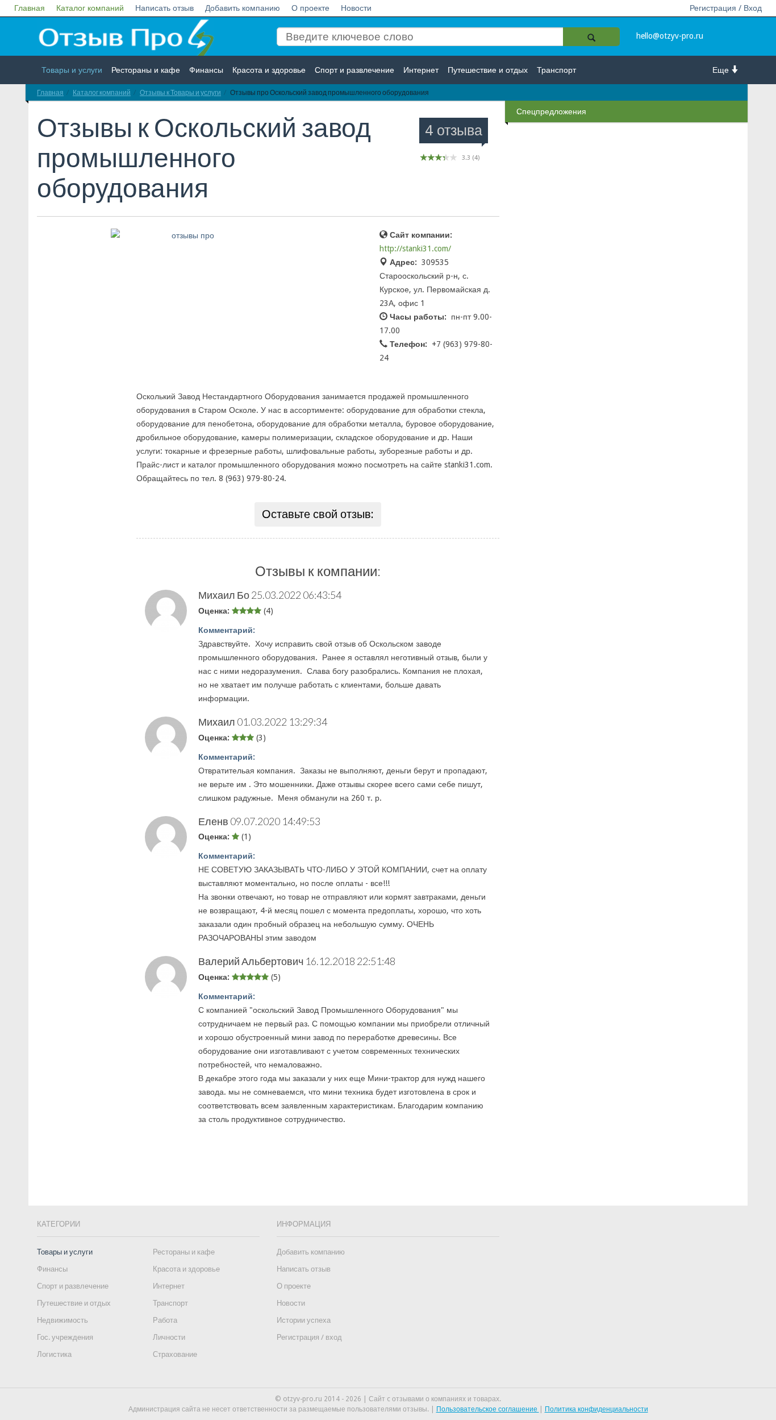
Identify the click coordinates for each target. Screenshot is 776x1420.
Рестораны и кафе (145, 69)
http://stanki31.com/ (415, 248)
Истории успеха (304, 1320)
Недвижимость (62, 1320)
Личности (169, 1337)
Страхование (175, 1354)
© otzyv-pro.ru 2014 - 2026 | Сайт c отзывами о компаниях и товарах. (388, 1399)
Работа (165, 1320)
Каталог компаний (90, 8)
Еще (721, 69)
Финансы (206, 69)
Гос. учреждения (65, 1337)
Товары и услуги (71, 69)
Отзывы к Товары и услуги (180, 92)
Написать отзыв (164, 8)
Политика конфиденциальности (596, 1409)
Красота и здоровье (269, 69)
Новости (356, 8)
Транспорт (556, 69)
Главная (29, 8)
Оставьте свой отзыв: (318, 514)
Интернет (421, 69)
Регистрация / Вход (726, 8)
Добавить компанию (242, 8)
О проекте (310, 8)
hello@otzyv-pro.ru (669, 35)
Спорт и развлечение (354, 69)
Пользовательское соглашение (487, 1409)
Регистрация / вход (309, 1337)
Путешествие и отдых (488, 69)
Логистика (54, 1354)
